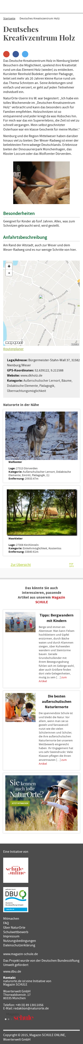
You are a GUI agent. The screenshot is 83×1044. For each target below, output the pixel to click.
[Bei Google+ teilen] (6, 54)
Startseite (9, 18)
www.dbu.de (12, 971)
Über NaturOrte (14, 927)
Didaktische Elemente (22, 386)
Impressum (11, 936)
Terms (75, 344)
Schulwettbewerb (15, 932)
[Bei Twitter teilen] (25, 54)
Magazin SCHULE (15, 984)
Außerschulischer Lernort (41, 380)
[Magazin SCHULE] (19, 1016)
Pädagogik (46, 386)
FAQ (6, 923)
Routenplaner (13, 349)
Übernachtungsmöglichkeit (26, 391)
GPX (71, 566)
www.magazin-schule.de (20, 954)
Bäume (67, 380)
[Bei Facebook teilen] (16, 54)
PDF (71, 564)
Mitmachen (11, 918)
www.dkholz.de (31, 375)
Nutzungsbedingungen (19, 941)
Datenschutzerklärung (19, 945)
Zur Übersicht (21, 565)
